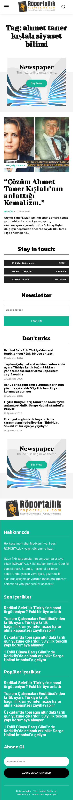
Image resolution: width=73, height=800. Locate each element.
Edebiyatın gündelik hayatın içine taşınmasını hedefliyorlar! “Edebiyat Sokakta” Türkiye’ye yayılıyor (31, 422)
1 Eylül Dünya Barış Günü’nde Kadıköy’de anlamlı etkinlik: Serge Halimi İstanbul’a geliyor (34, 405)
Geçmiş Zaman (15, 165)
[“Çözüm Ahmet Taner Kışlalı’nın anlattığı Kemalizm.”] (36, 144)
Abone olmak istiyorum (36, 773)
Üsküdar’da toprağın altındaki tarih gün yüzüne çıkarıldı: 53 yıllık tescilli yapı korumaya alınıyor (34, 388)
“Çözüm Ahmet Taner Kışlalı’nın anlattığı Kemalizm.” (33, 191)
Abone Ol (60, 279)
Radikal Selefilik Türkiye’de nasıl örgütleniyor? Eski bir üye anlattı (28, 352)
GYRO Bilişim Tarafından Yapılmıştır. (36, 794)
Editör (8, 211)
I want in (36, 321)
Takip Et (61, 271)
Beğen (63, 263)
